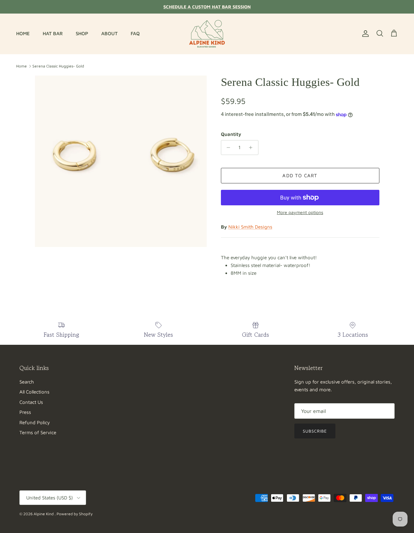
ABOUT (109, 33)
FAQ (135, 33)
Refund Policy (34, 422)
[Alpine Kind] (207, 33)
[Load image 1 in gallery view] (121, 161)
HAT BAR (53, 33)
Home (21, 66)
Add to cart (299, 175)
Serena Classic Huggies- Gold (58, 66)
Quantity (231, 134)
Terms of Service (37, 432)
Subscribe (315, 431)
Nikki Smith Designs (250, 227)
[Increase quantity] (252, 147)
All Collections (34, 392)
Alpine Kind (44, 513)
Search (26, 381)
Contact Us (31, 402)
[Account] (364, 33)
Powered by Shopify (75, 513)
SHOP (82, 33)
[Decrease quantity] (227, 147)
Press (25, 412)
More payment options (300, 212)
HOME (23, 33)
